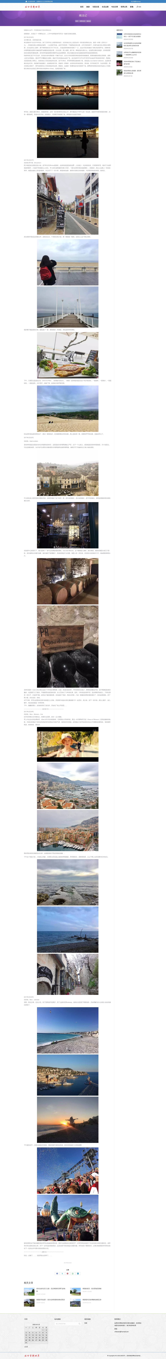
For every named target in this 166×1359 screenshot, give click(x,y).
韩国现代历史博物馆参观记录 (92, 1300)
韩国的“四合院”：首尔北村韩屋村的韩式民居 (50, 1300)
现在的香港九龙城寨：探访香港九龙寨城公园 (132, 72)
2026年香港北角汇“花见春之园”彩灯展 (132, 63)
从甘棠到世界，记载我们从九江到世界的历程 (40, 1)
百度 (85, 1323)
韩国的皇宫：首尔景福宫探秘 (92, 1288)
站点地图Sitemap (136, 1)
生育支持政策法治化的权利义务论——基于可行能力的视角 (132, 35)
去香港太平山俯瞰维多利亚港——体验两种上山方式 (132, 54)
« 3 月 (26, 1346)
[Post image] (29, 1292)
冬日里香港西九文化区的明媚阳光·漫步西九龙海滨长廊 (132, 44)
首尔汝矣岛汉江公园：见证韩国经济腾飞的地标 (50, 1290)
